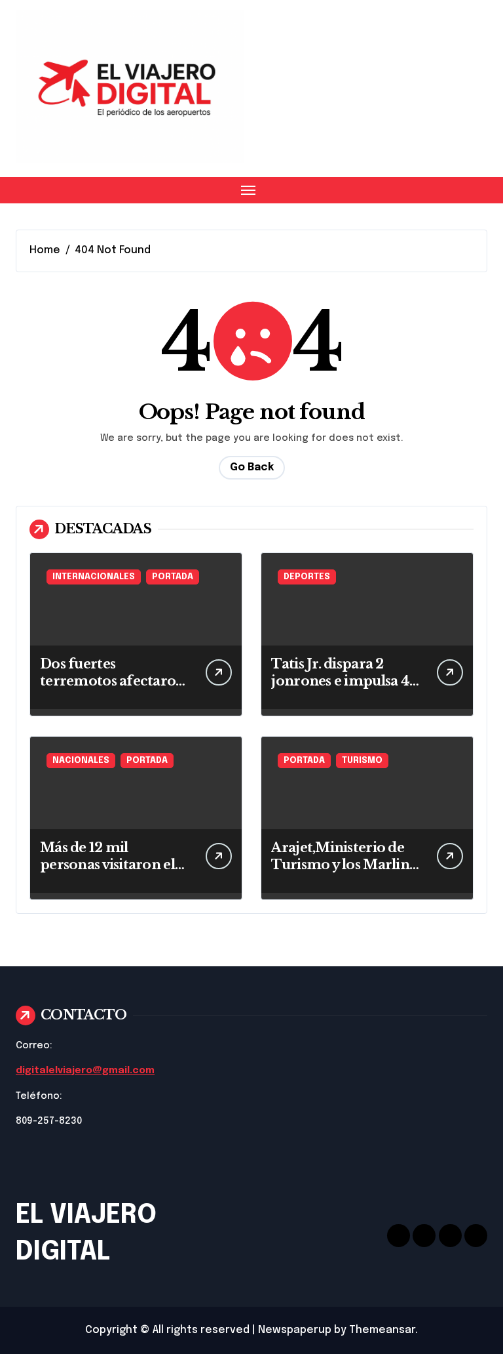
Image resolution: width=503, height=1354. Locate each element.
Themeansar (382, 1330)
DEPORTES (307, 577)
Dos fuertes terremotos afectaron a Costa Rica (112, 681)
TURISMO (362, 760)
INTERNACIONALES (93, 577)
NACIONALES (80, 760)
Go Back (252, 467)
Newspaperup (294, 1330)
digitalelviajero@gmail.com (85, 1070)
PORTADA (172, 577)
